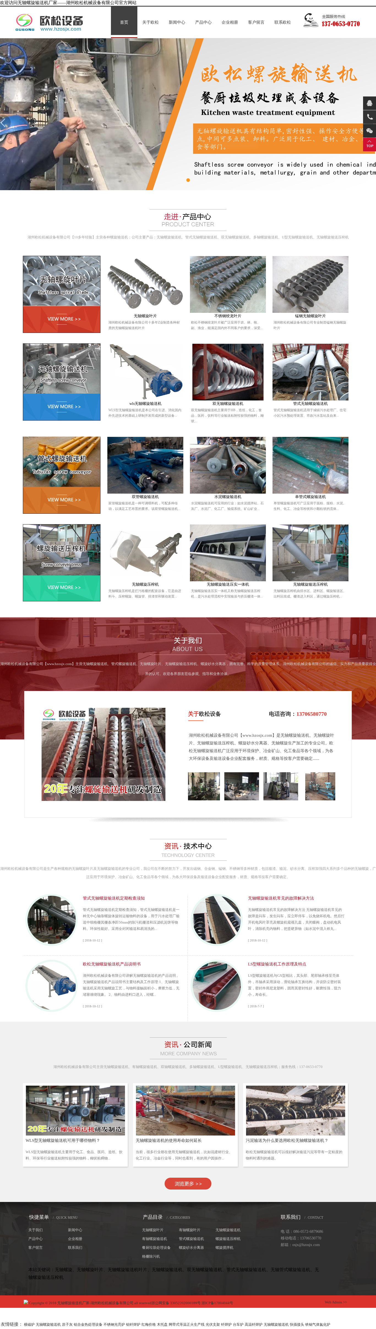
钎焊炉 (226, 1324)
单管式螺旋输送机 (310, 497)
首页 (124, 22)
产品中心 (203, 22)
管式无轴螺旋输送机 (310, 404)
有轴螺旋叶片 (189, 1230)
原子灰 (67, 1324)
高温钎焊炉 (254, 1324)
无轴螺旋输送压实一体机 (228, 584)
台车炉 (238, 1324)
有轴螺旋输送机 (154, 1239)
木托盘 (162, 1324)
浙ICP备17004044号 (217, 1303)
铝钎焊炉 (133, 1324)
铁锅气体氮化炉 (317, 1324)
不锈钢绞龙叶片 (227, 316)
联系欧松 (282, 22)
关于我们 (35, 1230)
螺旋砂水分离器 (191, 1247)
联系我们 (75, 1247)
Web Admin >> (336, 1302)
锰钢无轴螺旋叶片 (310, 316)
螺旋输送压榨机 (228, 1239)
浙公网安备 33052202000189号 (176, 1303)
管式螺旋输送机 (191, 1239)
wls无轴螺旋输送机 (145, 404)
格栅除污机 (151, 1256)
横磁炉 (29, 1324)
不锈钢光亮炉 (114, 1324)
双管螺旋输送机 (145, 497)
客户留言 (256, 22)
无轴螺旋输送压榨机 (310, 584)
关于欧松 (150, 22)
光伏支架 (213, 1324)
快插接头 (297, 1324)
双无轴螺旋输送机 (227, 404)
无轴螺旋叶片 (145, 316)
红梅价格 (148, 1324)
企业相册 (230, 22)
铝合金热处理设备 (88, 1324)
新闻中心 (177, 22)
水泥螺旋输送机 (227, 497)
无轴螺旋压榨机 (145, 584)
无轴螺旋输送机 (228, 1230)
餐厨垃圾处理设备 (156, 1247)
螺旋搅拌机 (224, 1247)
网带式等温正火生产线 (187, 1324)
